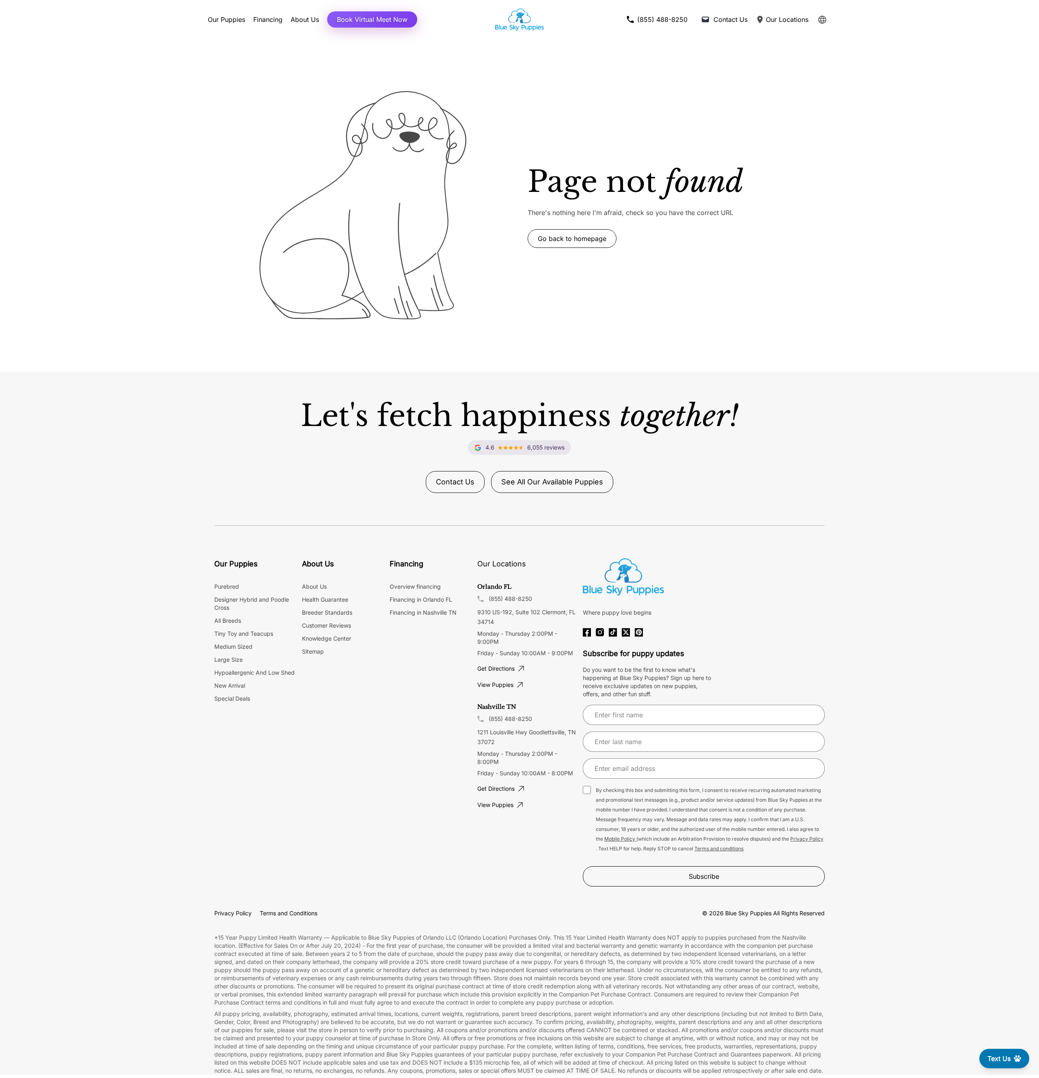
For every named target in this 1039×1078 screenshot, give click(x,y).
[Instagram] (600, 632)
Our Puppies (226, 19)
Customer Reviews (326, 625)
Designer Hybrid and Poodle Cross (251, 603)
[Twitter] (626, 632)
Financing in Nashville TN (423, 612)
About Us (305, 19)
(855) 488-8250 (510, 598)
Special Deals (232, 698)
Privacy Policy (806, 839)
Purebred (226, 586)
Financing (267, 19)
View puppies (495, 684)
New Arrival (229, 685)
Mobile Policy (620, 839)
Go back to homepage (572, 239)
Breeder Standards (327, 612)
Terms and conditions (719, 849)
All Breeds (227, 620)
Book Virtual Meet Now (372, 19)
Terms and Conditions (288, 913)
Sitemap (313, 651)
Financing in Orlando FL (421, 599)
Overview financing (415, 586)
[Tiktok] (613, 632)
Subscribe (704, 876)
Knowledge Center (326, 638)
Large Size (228, 659)
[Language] (822, 20)
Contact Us (455, 482)
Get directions (496, 668)
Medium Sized (233, 646)
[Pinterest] (639, 632)
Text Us (999, 1058)
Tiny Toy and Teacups (243, 633)
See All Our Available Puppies (552, 482)
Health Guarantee (325, 599)
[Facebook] (587, 632)
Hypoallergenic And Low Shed (254, 672)
